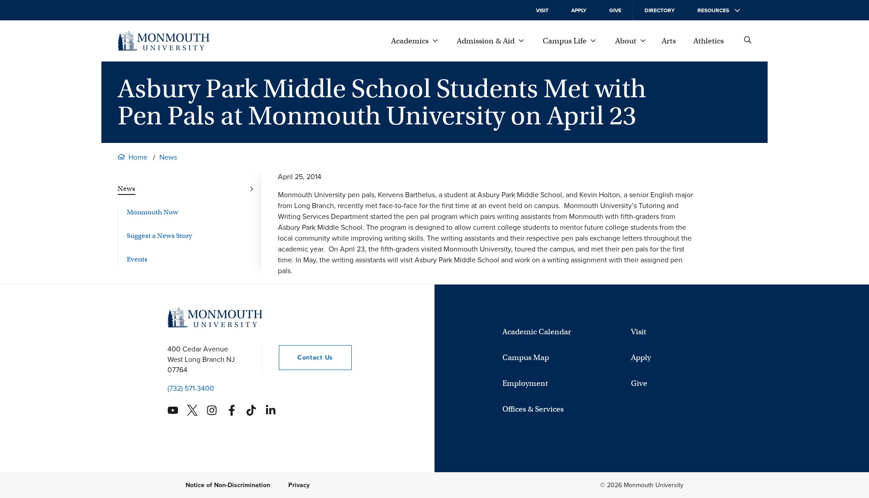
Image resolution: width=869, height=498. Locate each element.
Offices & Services (532, 409)
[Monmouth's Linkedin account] (270, 410)
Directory (660, 10)
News (168, 157)
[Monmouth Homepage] (164, 41)
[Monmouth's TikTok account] (251, 410)
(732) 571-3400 (190, 388)
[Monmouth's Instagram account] (211, 410)
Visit (542, 10)
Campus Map (525, 357)
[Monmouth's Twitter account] (192, 410)
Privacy (299, 485)
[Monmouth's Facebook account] (231, 410)
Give (615, 10)
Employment (525, 383)
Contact (306, 357)
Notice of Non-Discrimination (228, 485)
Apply (579, 10)
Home (138, 157)
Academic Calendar (536, 332)
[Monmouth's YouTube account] (172, 410)
